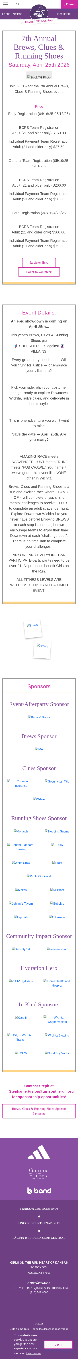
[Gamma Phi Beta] (39, 1174)
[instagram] (35, 1312)
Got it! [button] (58, 1344)
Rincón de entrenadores (39, 1223)
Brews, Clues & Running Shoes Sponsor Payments (39, 1111)
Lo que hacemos (12, 14)
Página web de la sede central (39, 1237)
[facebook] (43, 1312)
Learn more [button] (33, 1353)
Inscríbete (64, 14)
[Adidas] (39, 1152)
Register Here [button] (39, 262)
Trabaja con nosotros (39, 1208)
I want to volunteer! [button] (39, 272)
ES (18, 4)
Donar (70, 4)
